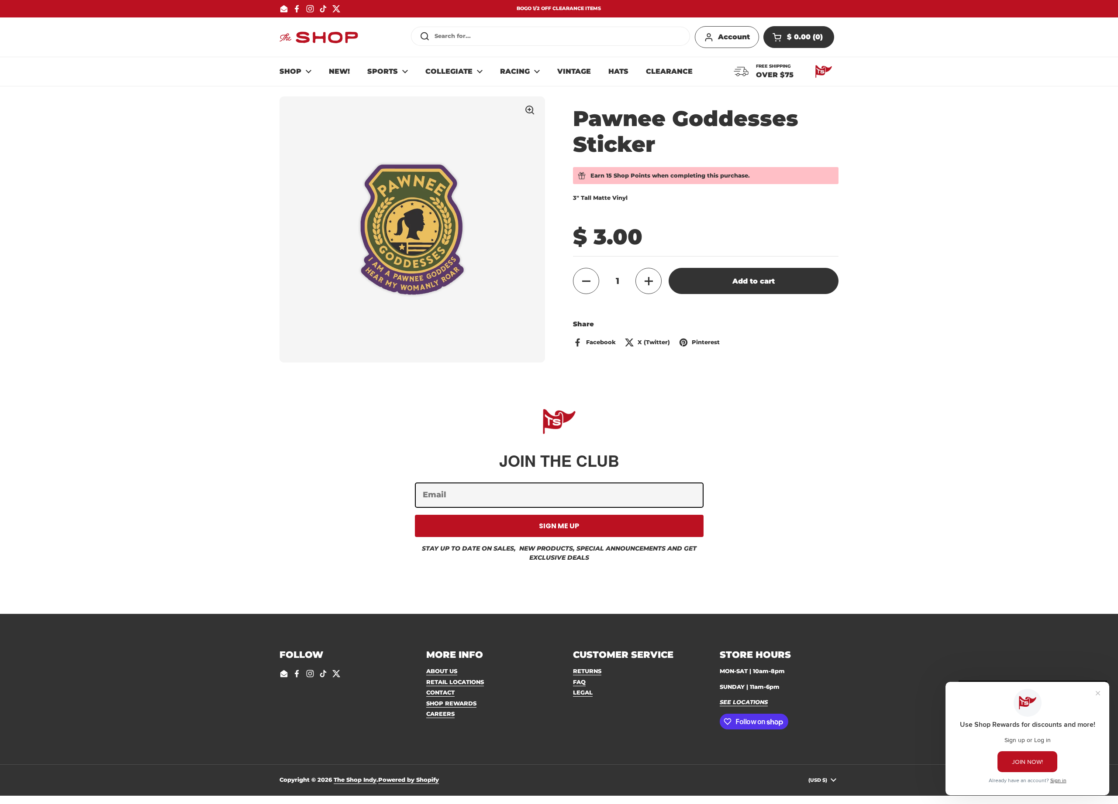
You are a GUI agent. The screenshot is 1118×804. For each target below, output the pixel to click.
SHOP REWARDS (451, 703)
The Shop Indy (355, 779)
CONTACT (440, 692)
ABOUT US (441, 670)
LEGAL (583, 692)
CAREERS (440, 713)
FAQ (579, 681)
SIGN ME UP (559, 526)
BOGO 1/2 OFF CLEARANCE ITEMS (559, 8)
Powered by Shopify (408, 779)
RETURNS (587, 670)
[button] (798, 37)
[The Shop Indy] (319, 37)
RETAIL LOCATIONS (455, 681)
